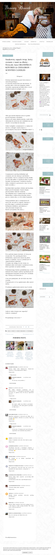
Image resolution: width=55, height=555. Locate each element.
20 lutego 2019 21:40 (23, 367)
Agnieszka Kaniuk (13, 445)
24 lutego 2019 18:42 (26, 513)
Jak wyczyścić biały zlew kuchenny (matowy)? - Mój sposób (44, 228)
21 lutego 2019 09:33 (21, 456)
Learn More (25, 552)
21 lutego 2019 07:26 (18, 438)
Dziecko (26, 41)
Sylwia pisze (12, 456)
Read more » (42, 214)
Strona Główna (6, 41)
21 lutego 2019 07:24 (23, 414)
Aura (9, 331)
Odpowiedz (11, 372)
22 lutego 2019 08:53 (18, 493)
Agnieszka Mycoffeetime (15, 474)
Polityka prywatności (34, 44)
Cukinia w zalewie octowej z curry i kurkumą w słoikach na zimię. (45, 267)
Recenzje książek (17, 41)
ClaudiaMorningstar (14, 485)
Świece (13, 331)
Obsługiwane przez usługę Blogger (12, 48)
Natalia (11, 493)
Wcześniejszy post (28, 334)
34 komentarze (47, 232)
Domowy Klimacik (16, 377)
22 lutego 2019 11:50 (19, 502)
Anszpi (10, 438)
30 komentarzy (47, 195)
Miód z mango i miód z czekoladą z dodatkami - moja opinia (45, 210)
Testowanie (29, 331)
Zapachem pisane (13, 414)
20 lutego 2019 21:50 (18, 387)
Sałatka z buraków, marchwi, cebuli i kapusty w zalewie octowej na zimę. (45, 190)
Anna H (10, 387)
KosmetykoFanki (13, 367)
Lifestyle (41, 41)
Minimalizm (50, 41)
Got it (30, 552)
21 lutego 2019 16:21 (25, 485)
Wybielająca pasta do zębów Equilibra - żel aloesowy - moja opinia (45, 247)
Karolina (11, 502)
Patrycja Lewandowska (15, 513)
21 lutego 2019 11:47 (27, 474)
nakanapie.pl (43, 288)
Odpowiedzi (13, 375)
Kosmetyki (34, 41)
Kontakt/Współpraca (20, 44)
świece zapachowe (21, 331)
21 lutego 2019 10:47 (29, 465)
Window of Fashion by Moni (16, 465)
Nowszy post (10, 334)
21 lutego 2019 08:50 (23, 445)
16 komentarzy (47, 273)
